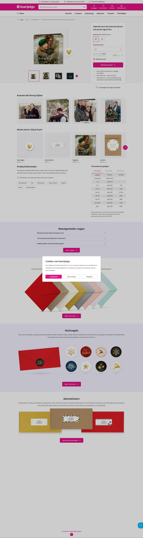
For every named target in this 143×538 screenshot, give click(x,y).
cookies (71, 265)
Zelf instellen (71, 277)
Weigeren (89, 277)
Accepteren (53, 277)
